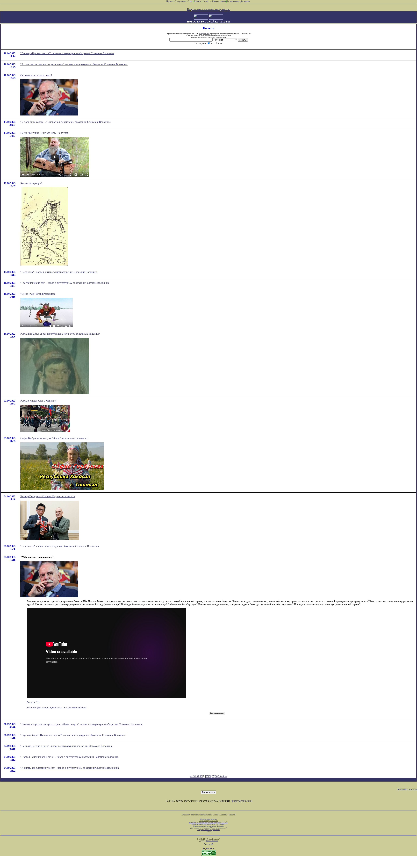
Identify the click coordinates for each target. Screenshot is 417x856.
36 (210, 776)
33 (201, 776)
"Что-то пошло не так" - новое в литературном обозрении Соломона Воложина (64, 282)
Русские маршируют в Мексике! (38, 400)
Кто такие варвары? (31, 183)
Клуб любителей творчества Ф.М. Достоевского (208, 824)
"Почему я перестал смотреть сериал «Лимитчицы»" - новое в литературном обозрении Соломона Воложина (81, 724)
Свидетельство (204, 34)
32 (197, 776)
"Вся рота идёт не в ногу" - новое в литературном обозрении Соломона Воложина (66, 746)
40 (222, 776)
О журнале (195, 814)
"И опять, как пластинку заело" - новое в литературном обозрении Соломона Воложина (69, 767)
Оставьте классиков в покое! (36, 75)
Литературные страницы (208, 819)
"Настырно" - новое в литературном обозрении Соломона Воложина (58, 272)
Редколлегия (186, 814)
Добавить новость (406, 789)
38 (216, 776)
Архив (209, 814)
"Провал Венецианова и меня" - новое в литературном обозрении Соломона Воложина (69, 756)
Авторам (203, 814)
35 (207, 776)
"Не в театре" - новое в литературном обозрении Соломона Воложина (59, 546)
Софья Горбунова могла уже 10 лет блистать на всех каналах (54, 438)
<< (191, 776)
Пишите (197, 1)
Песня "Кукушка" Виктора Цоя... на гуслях (44, 132)
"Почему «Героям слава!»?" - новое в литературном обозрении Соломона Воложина (67, 53)
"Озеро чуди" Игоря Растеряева (37, 293)
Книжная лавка (219, 1)
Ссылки (215, 814)
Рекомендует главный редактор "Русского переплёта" (57, 707)
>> (225, 776)
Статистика (223, 814)
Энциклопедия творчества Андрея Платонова (208, 826)
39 (219, 776)
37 (213, 776)
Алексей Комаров (212, 841)
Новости (207, 1)
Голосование (233, 1)
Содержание (180, 1)
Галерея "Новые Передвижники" (208, 830)
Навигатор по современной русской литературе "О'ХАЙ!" (208, 822)
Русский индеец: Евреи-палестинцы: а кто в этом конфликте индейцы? (60, 333)
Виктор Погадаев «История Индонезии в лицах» (47, 496)
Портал (169, 1)
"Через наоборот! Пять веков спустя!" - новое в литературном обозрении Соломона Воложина (73, 735)
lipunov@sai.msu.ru (241, 800)
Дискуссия (245, 1)
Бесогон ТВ (33, 702)
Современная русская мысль (208, 821)
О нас (190, 1)
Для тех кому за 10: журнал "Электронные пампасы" (208, 828)
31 (194, 776)
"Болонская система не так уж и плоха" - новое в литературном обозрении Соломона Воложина (74, 64)
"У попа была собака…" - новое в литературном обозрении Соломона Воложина (65, 122)
